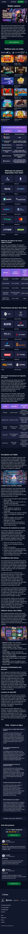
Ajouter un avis (14, 835)
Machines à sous (23, 52)
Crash (16, 52)
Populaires (3, 52)
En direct (9, 52)
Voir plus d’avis (14, 883)
